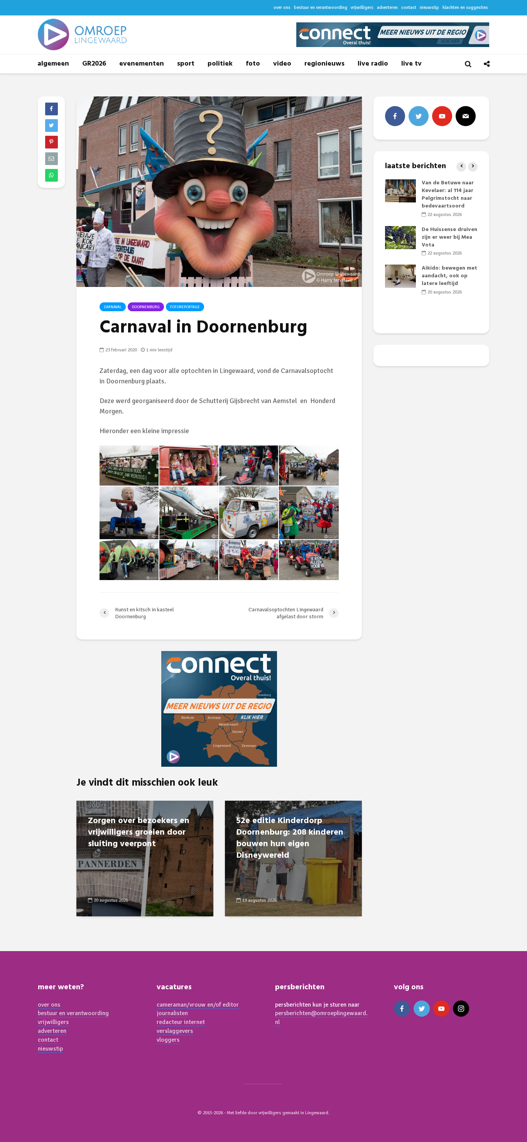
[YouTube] (442, 116)
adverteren (387, 7)
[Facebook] (395, 116)
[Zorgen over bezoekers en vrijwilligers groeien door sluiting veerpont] (144, 858)
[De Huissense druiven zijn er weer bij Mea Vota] (400, 237)
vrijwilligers (362, 7)
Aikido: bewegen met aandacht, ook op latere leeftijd (449, 276)
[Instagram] (461, 1008)
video (282, 63)
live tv (411, 63)
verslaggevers (175, 1031)
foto (253, 63)
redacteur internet (181, 1022)
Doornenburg (146, 307)
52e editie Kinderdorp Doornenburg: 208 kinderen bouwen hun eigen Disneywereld (289, 838)
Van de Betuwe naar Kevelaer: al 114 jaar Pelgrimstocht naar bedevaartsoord (448, 195)
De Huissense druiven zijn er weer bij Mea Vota (449, 237)
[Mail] (466, 116)
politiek (220, 63)
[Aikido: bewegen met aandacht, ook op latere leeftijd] (400, 276)
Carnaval (113, 307)
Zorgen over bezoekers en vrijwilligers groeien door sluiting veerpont (138, 832)
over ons (282, 7)
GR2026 (94, 63)
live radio (373, 63)
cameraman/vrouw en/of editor (198, 1005)
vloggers (168, 1040)
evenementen (141, 63)
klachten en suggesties (465, 7)
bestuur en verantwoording (320, 7)
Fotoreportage (185, 307)
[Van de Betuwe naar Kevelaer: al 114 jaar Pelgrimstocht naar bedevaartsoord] (400, 191)
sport (185, 63)
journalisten (172, 1013)
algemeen (53, 63)
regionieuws (324, 63)
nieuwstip (429, 7)
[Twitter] (419, 116)
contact (408, 7)
